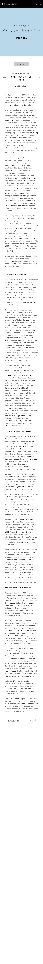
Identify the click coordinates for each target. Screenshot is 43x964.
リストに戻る (21, 64)
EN (31, 720)
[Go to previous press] (4, 80)
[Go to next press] (38, 80)
